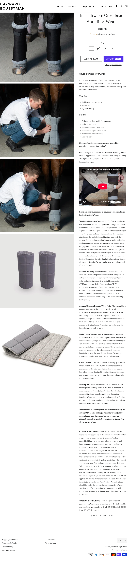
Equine (87, 6)
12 (92, 48)
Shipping (93, 34)
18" (113, 48)
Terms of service (8, 550)
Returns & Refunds (9, 543)
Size (102, 43)
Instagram (51, 543)
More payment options (113, 65)
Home (60, 6)
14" (98, 48)
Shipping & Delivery (10, 539)
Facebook (51, 539)
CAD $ (121, 540)
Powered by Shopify (119, 550)
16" (105, 48)
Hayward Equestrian (12, 6)
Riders (72, 6)
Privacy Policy (7, 547)
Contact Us (105, 6)
